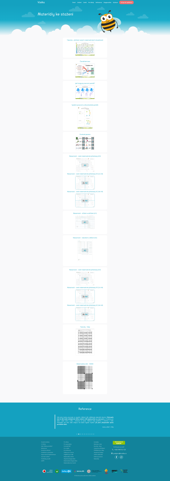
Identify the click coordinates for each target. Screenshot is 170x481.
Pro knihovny (67, 450)
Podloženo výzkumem (47, 452)
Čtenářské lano (85, 61)
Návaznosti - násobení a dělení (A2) (85, 238)
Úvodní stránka (45, 442)
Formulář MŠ (67, 446)
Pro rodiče (66, 448)
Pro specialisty (68, 444)
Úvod (73, 2)
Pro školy (91, 2)
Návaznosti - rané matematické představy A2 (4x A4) (85, 192)
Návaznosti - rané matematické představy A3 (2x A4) (85, 174)
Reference (99, 2)
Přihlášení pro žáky (99, 450)
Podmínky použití (45, 459)
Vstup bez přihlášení (99, 448)
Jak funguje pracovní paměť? (85, 83)
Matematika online (69, 456)
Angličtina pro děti (68, 454)
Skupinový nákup (98, 452)
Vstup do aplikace (126, 2)
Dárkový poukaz (98, 456)
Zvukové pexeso (85, 134)
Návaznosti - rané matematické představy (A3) (85, 156)
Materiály (96, 459)
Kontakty (96, 442)
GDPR (42, 461)
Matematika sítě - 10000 (85, 364)
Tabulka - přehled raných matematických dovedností (85, 40)
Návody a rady (98, 444)
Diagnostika (107, 2)
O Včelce (43, 444)
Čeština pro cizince (69, 452)
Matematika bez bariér (70, 463)
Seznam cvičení (45, 456)
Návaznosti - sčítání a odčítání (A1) (85, 213)
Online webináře (98, 454)
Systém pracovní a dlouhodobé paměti (85, 105)
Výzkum (115, 2)
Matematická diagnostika (70, 461)
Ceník (85, 2)
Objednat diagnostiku (69, 459)
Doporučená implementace (48, 454)
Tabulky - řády (85, 327)
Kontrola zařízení (45, 450)
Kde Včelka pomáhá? (46, 446)
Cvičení (79, 2)
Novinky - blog (97, 446)
